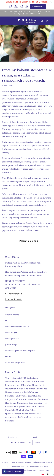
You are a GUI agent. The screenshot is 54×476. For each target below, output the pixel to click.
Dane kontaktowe (29, 470)
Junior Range (11, 345)
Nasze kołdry (11, 333)
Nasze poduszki (12, 339)
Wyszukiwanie (12, 315)
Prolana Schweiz (13, 299)
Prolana (12, 462)
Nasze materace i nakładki (17, 327)
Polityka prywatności (17, 466)
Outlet (8, 356)
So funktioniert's (38, 6)
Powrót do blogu (28, 240)
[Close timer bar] (51, 2)
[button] (5, 21)
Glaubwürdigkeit (13, 294)
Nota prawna (44, 470)
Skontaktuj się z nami (15, 362)
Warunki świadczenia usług (37, 466)
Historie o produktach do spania (20, 350)
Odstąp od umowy (13, 471)
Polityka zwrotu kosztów (42, 462)
